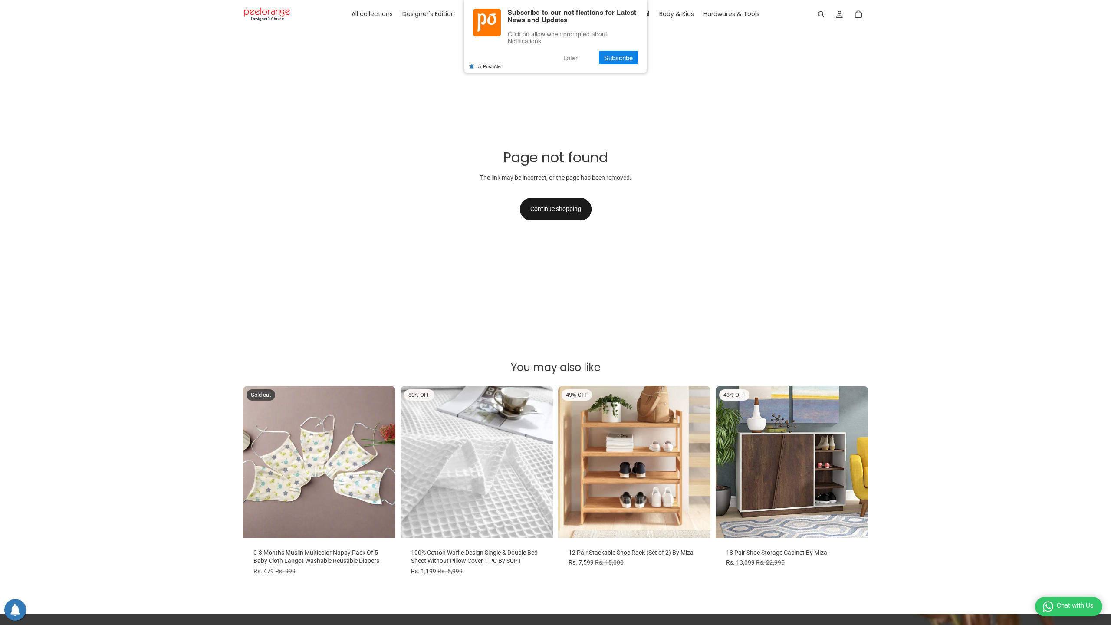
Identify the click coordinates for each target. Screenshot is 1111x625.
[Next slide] (382, 461)
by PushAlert (490, 65)
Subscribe (618, 57)
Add (704, 524)
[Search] (821, 14)
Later (570, 57)
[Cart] (858, 14)
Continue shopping (555, 208)
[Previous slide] (256, 461)
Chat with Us (1075, 605)
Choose (546, 524)
